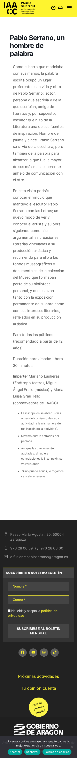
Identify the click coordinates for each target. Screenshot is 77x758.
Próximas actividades (38, 676)
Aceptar (15, 751)
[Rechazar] (72, 747)
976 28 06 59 (21, 548)
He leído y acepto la (32, 613)
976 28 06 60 (51, 548)
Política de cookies (57, 751)
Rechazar (32, 751)
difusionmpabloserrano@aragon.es (39, 557)
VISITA (54, 9)
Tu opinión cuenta (38, 688)
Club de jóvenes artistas (38, 707)
